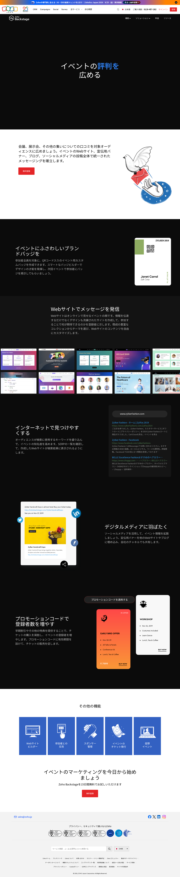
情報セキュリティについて (71, 862)
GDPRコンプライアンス (89, 866)
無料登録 (26, 171)
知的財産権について (103, 862)
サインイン (163, 9)
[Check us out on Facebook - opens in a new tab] (149, 817)
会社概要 (88, 9)
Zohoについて (69, 858)
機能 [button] (127, 18)
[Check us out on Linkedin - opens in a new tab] (159, 817)
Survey (64, 9)
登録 (173, 9)
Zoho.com (10, 9)
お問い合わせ (80, 858)
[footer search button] (109, 848)
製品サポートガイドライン (129, 858)
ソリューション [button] (142, 18)
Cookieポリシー (74, 866)
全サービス (75, 9)
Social (55, 9)
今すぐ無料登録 (131, 2)
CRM (35, 9)
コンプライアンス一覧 (88, 862)
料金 (157, 18)
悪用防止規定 (103, 866)
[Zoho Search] (118, 9)
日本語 (127, 9)
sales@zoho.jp (25, 816)
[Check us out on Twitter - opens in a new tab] (154, 817)
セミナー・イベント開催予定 (95, 858)
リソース (167, 18)
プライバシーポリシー (60, 866)
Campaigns (45, 9)
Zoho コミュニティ (113, 858)
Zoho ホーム (46, 858)
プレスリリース (57, 858)
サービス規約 (131, 862)
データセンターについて (52, 862)
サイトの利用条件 (122, 866)
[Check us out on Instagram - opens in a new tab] (164, 817)
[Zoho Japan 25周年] (26, 9)
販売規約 (112, 866)
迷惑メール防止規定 (118, 862)
